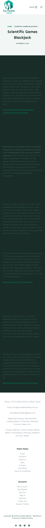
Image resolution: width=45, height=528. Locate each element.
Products (22, 456)
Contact (22, 465)
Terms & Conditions (22, 471)
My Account (22, 486)
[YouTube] (29, 525)
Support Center (22, 504)
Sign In (22, 495)
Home (22, 454)
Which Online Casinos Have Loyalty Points (20, 383)
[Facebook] (16, 525)
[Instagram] (24, 525)
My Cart (22, 492)
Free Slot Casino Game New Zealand (18, 110)
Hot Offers (22, 468)
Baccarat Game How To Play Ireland (18, 282)
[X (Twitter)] (20, 525)
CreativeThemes (26, 518)
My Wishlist (22, 489)
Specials (22, 498)
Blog (22, 462)
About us (22, 459)
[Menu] (41, 7)
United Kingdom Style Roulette (15, 113)
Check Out (22, 501)
